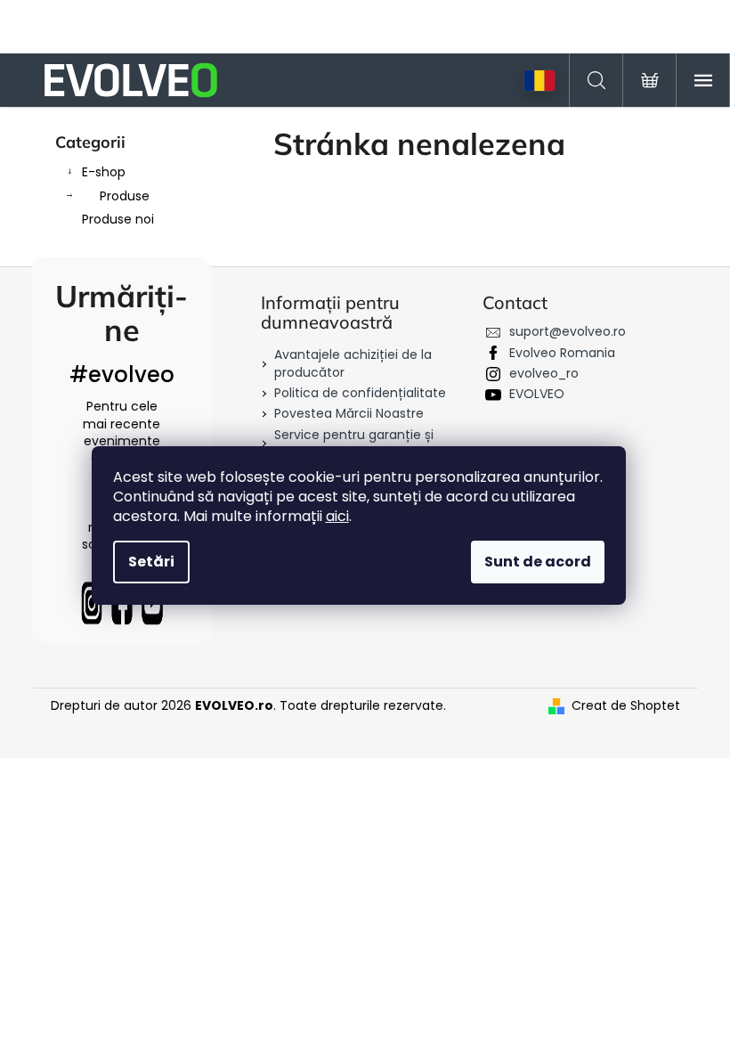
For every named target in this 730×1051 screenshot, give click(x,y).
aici (337, 516)
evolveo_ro (544, 373)
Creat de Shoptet (626, 705)
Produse (125, 196)
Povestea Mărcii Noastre (349, 413)
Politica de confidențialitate (360, 393)
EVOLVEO (536, 394)
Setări (151, 561)
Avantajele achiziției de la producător (353, 363)
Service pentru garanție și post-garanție (354, 443)
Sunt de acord (537, 561)
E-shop (104, 172)
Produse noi (118, 219)
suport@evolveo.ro (567, 331)
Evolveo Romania (562, 353)
